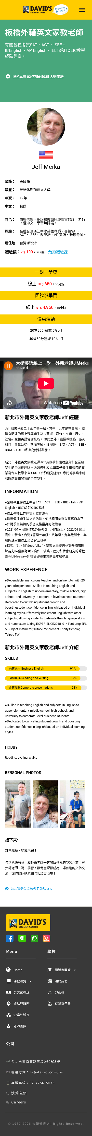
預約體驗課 (58, 252)
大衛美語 (57, 77)
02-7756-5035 (38, 77)
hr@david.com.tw (46, 1072)
